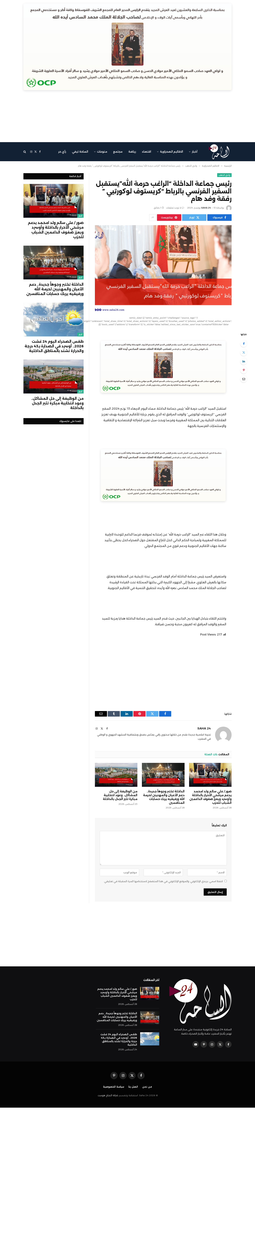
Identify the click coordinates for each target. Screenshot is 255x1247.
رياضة (132, 151)
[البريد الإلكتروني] (243, 378)
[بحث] (25, 152)
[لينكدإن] (243, 361)
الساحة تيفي (80, 151)
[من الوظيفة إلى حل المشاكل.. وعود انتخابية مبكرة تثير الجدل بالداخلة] (116, 775)
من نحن (147, 1086)
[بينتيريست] (243, 370)
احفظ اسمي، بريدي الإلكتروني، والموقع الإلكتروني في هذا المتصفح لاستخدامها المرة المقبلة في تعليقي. (163, 881)
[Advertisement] (127, 118)
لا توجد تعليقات (173, 207)
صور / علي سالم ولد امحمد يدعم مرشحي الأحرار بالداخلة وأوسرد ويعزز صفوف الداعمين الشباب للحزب (210, 797)
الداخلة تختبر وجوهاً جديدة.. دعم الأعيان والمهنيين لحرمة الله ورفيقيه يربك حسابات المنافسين (163, 797)
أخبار (194, 151)
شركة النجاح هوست (108, 1095)
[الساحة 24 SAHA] (219, 151)
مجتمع (117, 151)
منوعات (102, 151)
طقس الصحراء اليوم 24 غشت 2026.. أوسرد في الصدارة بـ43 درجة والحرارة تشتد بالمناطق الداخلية (54, 346)
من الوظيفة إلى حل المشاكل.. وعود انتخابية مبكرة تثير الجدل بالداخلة (120, 795)
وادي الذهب (224, 175)
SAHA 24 (206, 207)
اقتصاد (146, 151)
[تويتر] (243, 352)
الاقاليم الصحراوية (171, 151)
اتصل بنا (133, 1086)
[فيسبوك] (243, 343)
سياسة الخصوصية (113, 1086)
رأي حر (62, 151)
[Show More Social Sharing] (152, 217)
